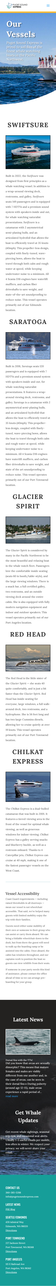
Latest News (13, 1204)
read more (12, 1096)
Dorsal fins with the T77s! (19, 1060)
